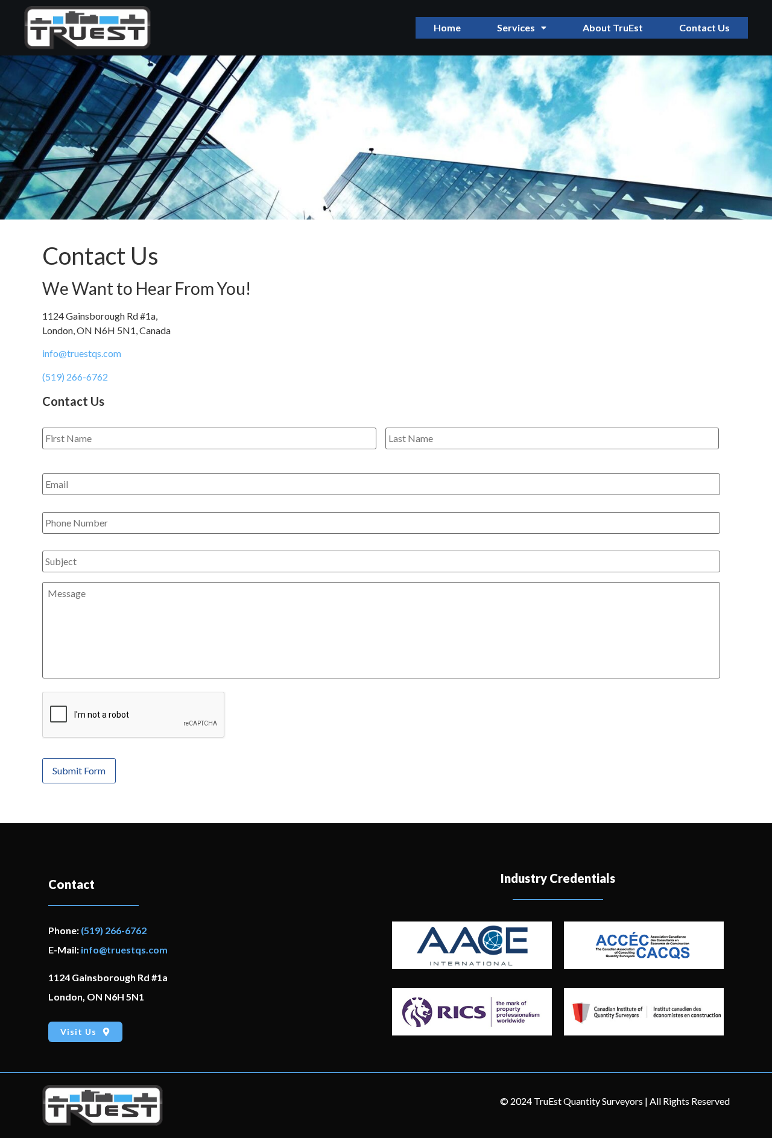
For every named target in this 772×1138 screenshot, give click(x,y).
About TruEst (613, 27)
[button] (522, 28)
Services (516, 27)
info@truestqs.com (81, 353)
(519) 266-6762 (75, 376)
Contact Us (704, 27)
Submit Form (79, 770)
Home (447, 27)
